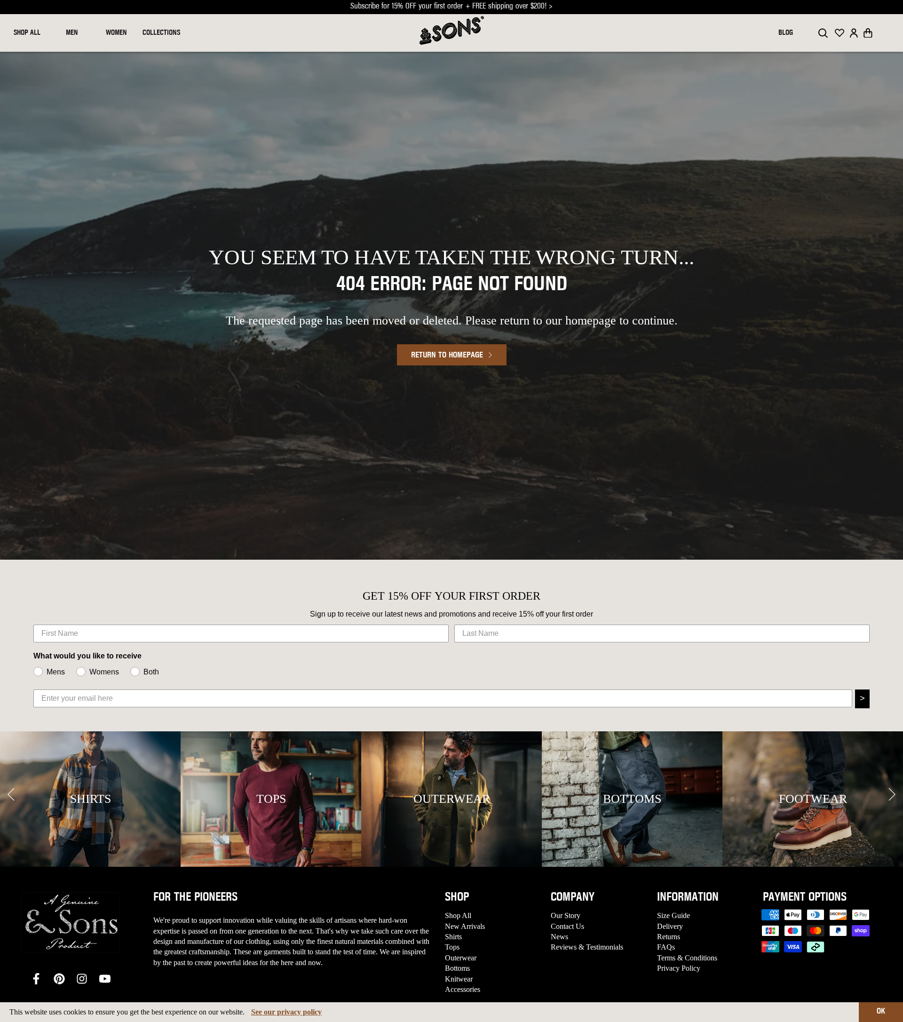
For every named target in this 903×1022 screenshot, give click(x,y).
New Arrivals (465, 926)
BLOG (785, 33)
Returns (668, 937)
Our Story (565, 915)
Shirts (453, 937)
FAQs (666, 947)
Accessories (462, 989)
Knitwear (459, 979)
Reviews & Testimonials (587, 947)
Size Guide (673, 915)
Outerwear (460, 958)
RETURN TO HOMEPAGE (447, 355)
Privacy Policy (678, 968)
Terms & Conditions (687, 958)
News (559, 937)
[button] (868, 33)
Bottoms (457, 968)
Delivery (670, 926)
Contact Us (567, 926)
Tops (452, 947)
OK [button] (881, 1011)
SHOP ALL (27, 33)
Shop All (458, 915)
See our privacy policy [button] (286, 1012)
